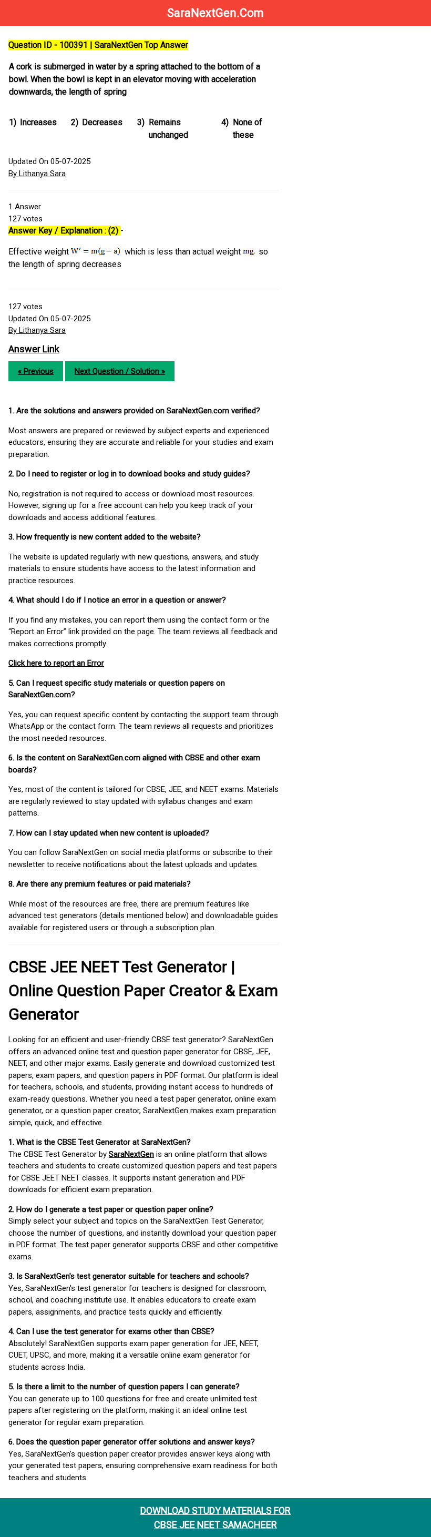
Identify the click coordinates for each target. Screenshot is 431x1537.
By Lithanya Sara (37, 173)
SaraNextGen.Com (215, 12)
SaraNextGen (131, 1154)
